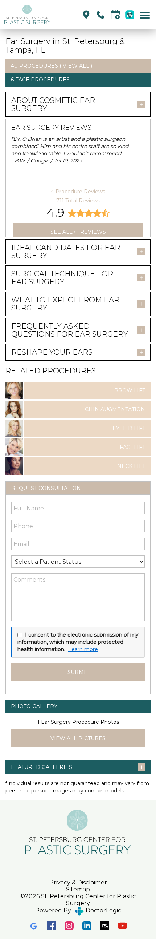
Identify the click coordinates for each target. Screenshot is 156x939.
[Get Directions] (86, 14)
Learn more (83, 649)
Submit (78, 672)
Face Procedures (42, 79)
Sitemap (78, 889)
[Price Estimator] (129, 14)
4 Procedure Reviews (78, 191)
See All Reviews (78, 232)
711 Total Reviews (78, 200)
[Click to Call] (100, 14)
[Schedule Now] (115, 14)
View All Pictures (78, 738)
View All (76, 66)
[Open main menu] (146, 14)
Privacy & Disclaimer (78, 882)
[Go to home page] (41, 14)
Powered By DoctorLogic (78, 910)
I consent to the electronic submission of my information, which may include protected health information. (78, 641)
